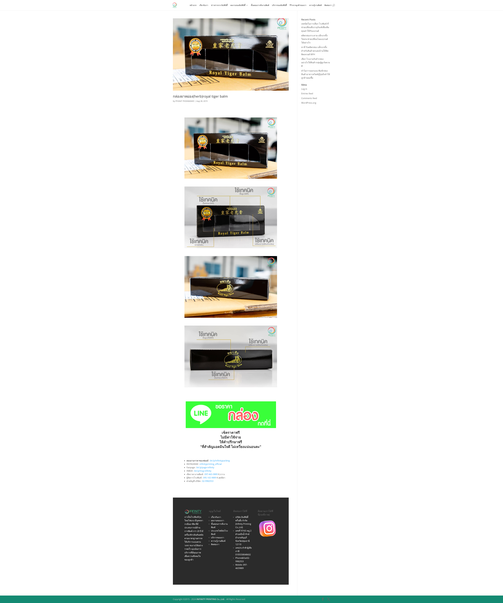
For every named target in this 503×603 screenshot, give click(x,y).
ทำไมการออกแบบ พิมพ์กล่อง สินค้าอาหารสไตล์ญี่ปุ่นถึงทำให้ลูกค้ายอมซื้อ (315, 74)
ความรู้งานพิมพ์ (315, 5)
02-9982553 (207, 481)
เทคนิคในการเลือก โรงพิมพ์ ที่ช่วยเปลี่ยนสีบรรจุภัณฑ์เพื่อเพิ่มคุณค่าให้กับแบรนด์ (315, 27)
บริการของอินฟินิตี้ (279, 5)
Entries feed (307, 93)
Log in (304, 88)
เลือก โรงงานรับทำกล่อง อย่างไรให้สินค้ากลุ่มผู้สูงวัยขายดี (315, 62)
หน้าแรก (193, 5)
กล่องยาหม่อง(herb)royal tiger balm (200, 96)
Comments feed (309, 98)
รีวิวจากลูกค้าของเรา (298, 5)
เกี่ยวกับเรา (203, 5)
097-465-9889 (211, 474)
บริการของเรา (217, 537)
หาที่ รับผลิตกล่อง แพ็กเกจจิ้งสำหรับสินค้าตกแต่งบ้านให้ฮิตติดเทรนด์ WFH (314, 51)
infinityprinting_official (211, 464)
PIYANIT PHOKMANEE (185, 101)
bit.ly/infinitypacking (220, 460)
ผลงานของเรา (217, 520)
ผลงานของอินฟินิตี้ (237, 5)
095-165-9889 (209, 477)
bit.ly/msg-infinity (202, 470)
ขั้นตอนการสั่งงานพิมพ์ (260, 5)
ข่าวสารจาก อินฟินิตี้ (219, 5)
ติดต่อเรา (328, 5)
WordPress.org (308, 102)
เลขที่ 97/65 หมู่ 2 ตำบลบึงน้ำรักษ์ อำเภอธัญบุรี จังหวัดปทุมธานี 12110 (243, 537)
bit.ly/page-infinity (205, 467)
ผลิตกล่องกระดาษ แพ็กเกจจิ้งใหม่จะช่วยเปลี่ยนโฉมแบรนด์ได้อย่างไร (314, 39)
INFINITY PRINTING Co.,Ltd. (210, 599)
